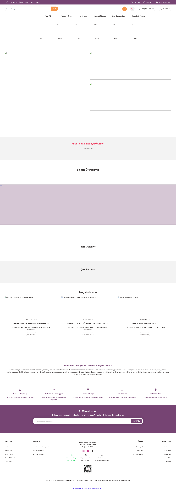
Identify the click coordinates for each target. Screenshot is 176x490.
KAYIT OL (136, 421)
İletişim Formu (9, 454)
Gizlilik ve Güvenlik (38, 450)
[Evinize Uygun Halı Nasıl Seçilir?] (144, 307)
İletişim (7, 447)
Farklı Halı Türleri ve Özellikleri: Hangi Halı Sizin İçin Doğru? (87, 323)
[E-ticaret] (88, 488)
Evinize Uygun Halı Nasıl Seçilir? (144, 323)
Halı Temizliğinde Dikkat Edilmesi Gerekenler (31, 323)
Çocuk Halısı (167, 454)
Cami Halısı (168, 461)
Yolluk (169, 458)
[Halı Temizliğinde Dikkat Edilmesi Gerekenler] (31, 307)
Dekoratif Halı (167, 450)
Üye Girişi (140, 450)
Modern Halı (167, 447)
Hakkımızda (8, 450)
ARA (54, 9)
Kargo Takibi (8, 461)
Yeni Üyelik (139, 447)
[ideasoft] (77, 488)
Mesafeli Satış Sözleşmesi (41, 447)
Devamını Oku (31, 334)
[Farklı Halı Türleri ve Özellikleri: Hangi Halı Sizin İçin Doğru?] (88, 307)
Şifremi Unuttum (138, 454)
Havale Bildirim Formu (11, 458)
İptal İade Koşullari (38, 454)
